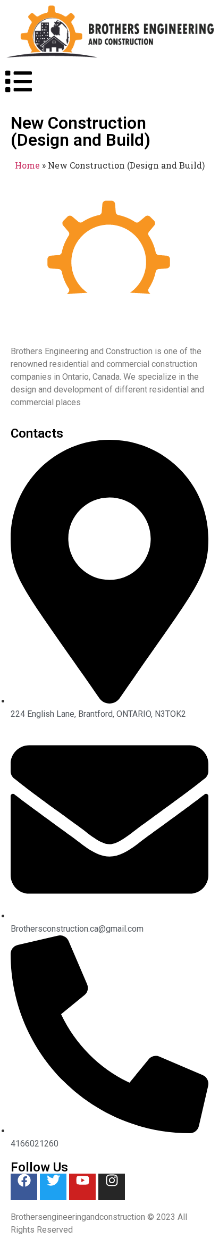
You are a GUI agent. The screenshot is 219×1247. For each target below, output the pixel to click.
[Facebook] (24, 1187)
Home (27, 165)
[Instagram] (111, 1187)
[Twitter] (53, 1187)
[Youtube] (82, 1187)
